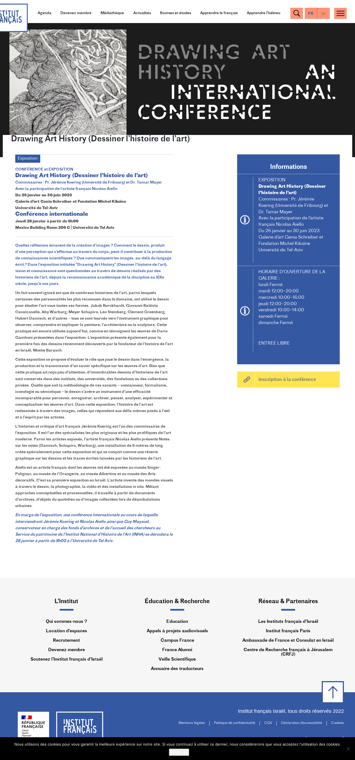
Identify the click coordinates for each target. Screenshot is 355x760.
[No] (348, 748)
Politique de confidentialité (234, 723)
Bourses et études (175, 13)
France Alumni (177, 650)
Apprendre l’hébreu (263, 13)
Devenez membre (76, 13)
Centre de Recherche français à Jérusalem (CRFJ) (288, 652)
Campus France (177, 640)
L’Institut (66, 602)
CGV (268, 723)
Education (177, 621)
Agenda (44, 13)
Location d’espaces (66, 631)
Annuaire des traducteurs (177, 669)
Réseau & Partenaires (288, 602)
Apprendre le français (219, 13)
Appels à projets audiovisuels (177, 631)
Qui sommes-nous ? (66, 621)
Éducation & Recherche (177, 602)
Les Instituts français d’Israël (288, 621)
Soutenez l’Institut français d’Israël (67, 659)
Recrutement (66, 640)
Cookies (337, 723)
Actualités (142, 13)
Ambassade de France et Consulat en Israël (288, 640)
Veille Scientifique (177, 659)
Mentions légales (192, 723)
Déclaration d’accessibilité (301, 723)
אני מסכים (179, 752)
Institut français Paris (288, 631)
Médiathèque (112, 13)
